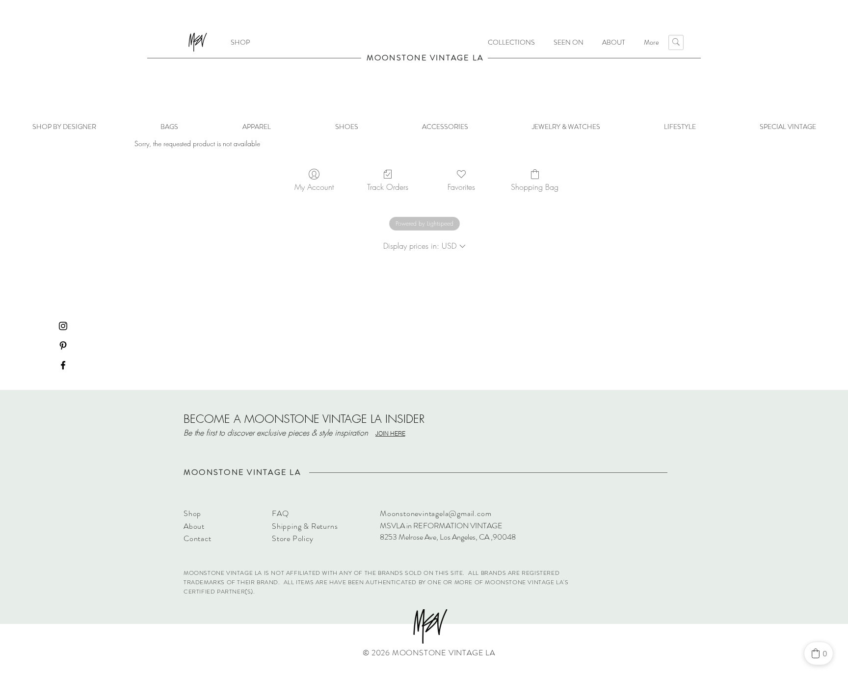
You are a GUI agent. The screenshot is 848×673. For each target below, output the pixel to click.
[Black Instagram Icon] (63, 326)
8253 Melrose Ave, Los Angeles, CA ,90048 (448, 537)
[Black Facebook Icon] (63, 365)
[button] (511, 42)
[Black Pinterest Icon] (63, 345)
